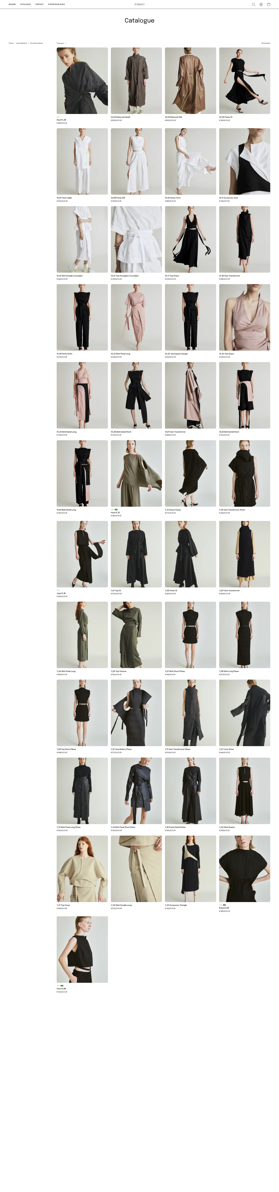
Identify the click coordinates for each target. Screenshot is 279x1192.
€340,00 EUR (62, 279)
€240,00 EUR (116, 279)
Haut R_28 (61, 120)
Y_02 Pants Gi (171, 591)
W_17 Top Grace (172, 276)
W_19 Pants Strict (64, 354)
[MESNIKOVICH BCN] (139, 4)
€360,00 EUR (170, 594)
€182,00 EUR (116, 674)
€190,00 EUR (170, 830)
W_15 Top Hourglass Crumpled (124, 276)
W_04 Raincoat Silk (173, 117)
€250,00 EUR (116, 594)
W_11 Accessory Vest (228, 198)
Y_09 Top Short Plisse (66, 749)
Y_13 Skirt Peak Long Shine (69, 827)
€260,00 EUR (62, 201)
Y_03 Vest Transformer (229, 591)
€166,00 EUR (170, 674)
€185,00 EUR (116, 516)
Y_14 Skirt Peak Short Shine (123, 827)
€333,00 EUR (116, 908)
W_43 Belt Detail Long (66, 510)
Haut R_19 (115, 513)
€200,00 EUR (116, 830)
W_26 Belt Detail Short (121, 432)
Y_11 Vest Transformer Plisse (177, 749)
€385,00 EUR (224, 279)
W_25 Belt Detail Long (66, 432)
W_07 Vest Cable (64, 198)
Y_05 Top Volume (118, 671)
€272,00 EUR (170, 513)
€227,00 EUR (62, 357)
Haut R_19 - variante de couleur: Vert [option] (116, 509)
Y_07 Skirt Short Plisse (175, 671)
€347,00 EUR (116, 201)
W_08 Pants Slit (118, 198)
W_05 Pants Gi (225, 117)
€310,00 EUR (170, 752)
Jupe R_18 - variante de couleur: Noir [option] (58, 590)
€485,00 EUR (170, 201)
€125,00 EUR (116, 435)
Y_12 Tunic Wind (226, 749)
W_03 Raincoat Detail (120, 117)
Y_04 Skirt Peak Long (66, 671)
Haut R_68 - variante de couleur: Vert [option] (61, 985)
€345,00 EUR (224, 120)
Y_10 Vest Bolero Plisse (121, 749)
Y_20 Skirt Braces (227, 827)
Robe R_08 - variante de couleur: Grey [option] (224, 905)
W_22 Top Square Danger (176, 354)
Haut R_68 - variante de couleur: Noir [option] (58, 985)
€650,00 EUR (116, 120)
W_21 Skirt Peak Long (120, 354)
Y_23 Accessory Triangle (176, 905)
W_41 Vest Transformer (175, 432)
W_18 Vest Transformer (229, 276)
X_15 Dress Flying (172, 510)
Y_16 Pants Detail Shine (175, 827)
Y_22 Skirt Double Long (121, 905)
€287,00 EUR (62, 123)
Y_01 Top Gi (116, 591)
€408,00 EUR (224, 594)
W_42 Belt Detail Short (229, 432)
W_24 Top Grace (226, 354)
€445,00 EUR (224, 752)
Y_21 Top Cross (63, 905)
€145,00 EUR (224, 201)
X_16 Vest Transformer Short (232, 510)
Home (11, 43)
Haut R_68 (61, 989)
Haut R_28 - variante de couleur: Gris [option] (58, 117)
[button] (254, 4)
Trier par (60, 43)
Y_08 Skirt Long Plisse (229, 671)
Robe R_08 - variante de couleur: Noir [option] (220, 905)
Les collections (21, 43)
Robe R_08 (224, 908)
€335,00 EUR (116, 357)
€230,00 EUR (170, 279)
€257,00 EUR (224, 674)
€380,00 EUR (224, 911)
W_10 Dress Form (173, 198)
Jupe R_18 (61, 593)
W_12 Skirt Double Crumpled (69, 276)
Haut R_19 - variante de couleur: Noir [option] (112, 509)
